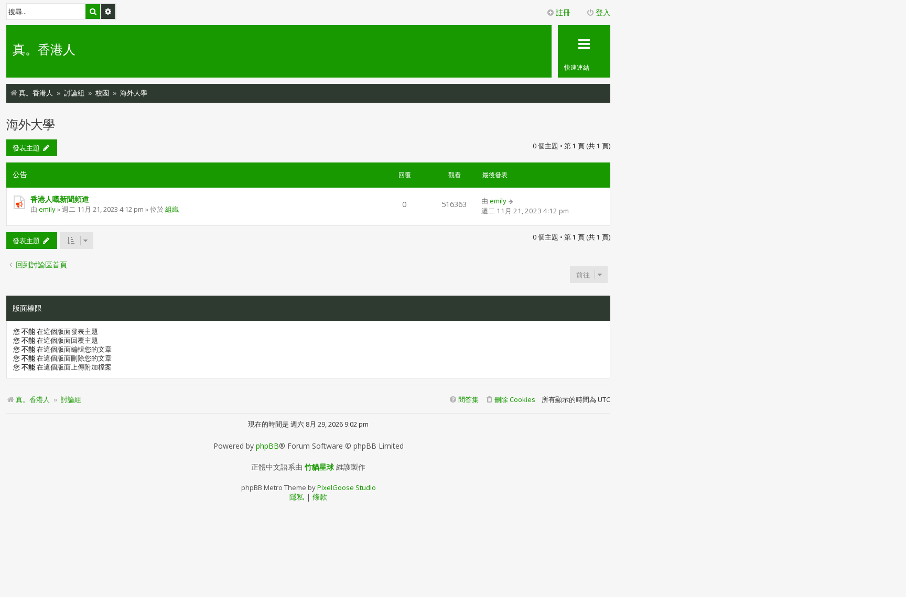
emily (47, 209)
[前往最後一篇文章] (511, 200)
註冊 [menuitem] (563, 12)
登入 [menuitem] (603, 12)
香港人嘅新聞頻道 (59, 199)
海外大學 (30, 124)
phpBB (267, 446)
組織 (172, 209)
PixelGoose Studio (346, 487)
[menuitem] (510, 399)
